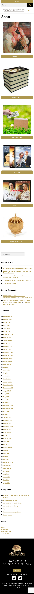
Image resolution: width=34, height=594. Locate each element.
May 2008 (6, 480)
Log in (3, 527)
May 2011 (6, 456)
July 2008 (6, 474)
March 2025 (7, 322)
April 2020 (6, 376)
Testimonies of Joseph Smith (12, 512)
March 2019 (6, 402)
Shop (20, 564)
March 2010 (6, 471)
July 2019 (6, 394)
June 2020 (6, 370)
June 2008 (6, 477)
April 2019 (6, 400)
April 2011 (6, 459)
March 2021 (6, 343)
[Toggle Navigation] (28, 11)
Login (28, 564)
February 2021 (7, 346)
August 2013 (7, 432)
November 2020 (8, 355)
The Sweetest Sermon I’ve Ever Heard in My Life (17, 280)
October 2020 (7, 358)
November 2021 (8, 334)
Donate (17, 1)
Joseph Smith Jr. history (10, 506)
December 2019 (8, 385)
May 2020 (6, 373)
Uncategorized (7, 515)
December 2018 (8, 405)
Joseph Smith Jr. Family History (12, 503)
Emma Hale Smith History (10, 500)
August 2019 (7, 391)
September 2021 (8, 340)
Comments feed (6, 531)
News (5, 509)
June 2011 (6, 453)
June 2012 (6, 441)
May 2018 (6, 411)
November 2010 (8, 462)
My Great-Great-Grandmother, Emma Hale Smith (17, 268)
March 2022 (7, 331)
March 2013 (6, 435)
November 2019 (8, 388)
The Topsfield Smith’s (9, 283)
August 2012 (7, 438)
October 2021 (7, 337)
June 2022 (6, 328)
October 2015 (7, 429)
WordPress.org (5, 533)
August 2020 (7, 364)
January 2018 (7, 417)
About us (20, 561)
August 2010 (7, 468)
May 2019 (6, 397)
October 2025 (7, 319)
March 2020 (7, 379)
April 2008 (6, 483)
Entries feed (4, 529)
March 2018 (6, 414)
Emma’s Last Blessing (26, 297)
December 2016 (8, 426)
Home (11, 561)
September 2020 (8, 361)
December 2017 (8, 420)
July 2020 (6, 367)
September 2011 (8, 447)
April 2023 (6, 325)
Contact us (9, 564)
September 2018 (8, 408)
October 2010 (7, 465)
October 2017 (7, 423)
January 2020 (7, 382)
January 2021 (7, 349)
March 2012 (6, 444)
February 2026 (7, 316)
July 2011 (6, 450)
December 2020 (8, 352)
